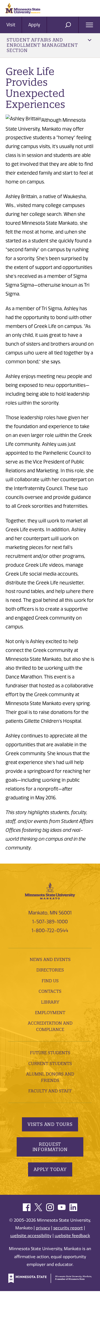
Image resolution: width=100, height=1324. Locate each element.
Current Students (50, 1063)
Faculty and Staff (50, 1091)
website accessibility (30, 1235)
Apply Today (50, 1169)
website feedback (72, 1235)
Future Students (50, 1052)
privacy (43, 1227)
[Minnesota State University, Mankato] (50, 890)
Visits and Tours (50, 1124)
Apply (34, 24)
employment (50, 1012)
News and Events (50, 959)
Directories (50, 970)
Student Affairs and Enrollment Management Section (42, 45)
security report (68, 1227)
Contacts (50, 991)
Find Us (50, 980)
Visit (10, 24)
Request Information (50, 1146)
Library (50, 1002)
